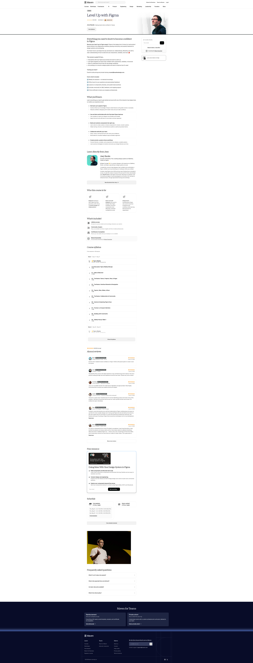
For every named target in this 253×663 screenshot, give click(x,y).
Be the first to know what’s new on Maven (140, 640)
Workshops (93, 6)
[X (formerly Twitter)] (167, 659)
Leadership (148, 6)
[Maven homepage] (88, 2)
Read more (91, 418)
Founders (157, 6)
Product (115, 6)
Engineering (123, 6)
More (164, 6)
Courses (86, 6)
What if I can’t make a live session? (97, 575)
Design (131, 6)
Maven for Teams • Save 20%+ (154, 47)
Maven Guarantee (158, 51)
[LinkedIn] (165, 659)
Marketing (139, 6)
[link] (150, 2)
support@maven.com (142, 647)
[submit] (162, 42)
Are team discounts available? (96, 587)
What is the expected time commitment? (99, 581)
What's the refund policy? (95, 593)
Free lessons (101, 6)
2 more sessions (93, 515)
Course (89, 10)
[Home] (89, 635)
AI (108, 6)
